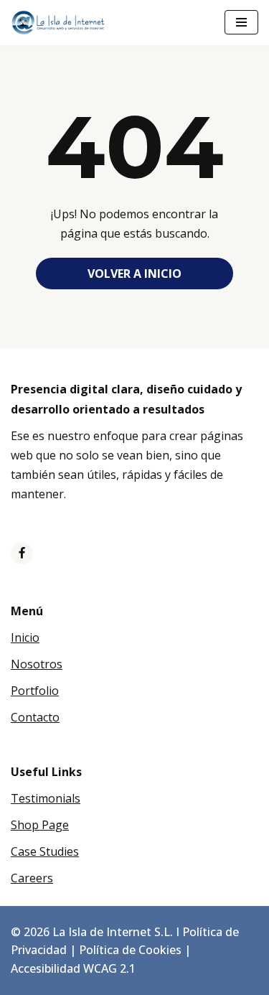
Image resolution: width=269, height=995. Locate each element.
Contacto (35, 717)
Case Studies (45, 851)
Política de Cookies (130, 950)
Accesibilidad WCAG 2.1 (73, 968)
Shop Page (40, 825)
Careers (32, 878)
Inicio (25, 637)
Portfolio (35, 691)
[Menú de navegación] (241, 22)
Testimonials (45, 798)
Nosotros (36, 664)
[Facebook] (22, 553)
